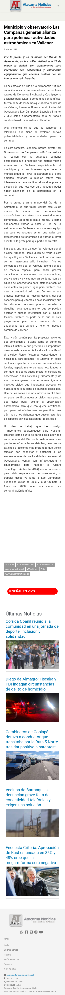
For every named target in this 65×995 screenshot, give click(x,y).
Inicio (6, 945)
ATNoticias (32, 569)
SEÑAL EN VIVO (23, 591)
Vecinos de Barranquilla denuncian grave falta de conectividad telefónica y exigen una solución (28, 797)
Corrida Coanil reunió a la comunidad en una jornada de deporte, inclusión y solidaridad (32, 629)
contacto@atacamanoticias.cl (20, 975)
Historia (7, 955)
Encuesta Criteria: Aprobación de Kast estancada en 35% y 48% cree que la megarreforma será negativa (32, 855)
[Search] (58, 6)
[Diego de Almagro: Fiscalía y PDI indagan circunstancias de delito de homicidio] (32, 707)
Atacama (9, 564)
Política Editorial (11, 959)
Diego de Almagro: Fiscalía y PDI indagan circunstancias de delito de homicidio (31, 684)
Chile (43, 569)
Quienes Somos (11, 950)
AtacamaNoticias (45, 564)
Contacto (8, 964)
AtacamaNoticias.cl (14, 569)
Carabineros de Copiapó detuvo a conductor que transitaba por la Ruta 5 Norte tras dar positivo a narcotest (32, 739)
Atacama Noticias (25, 564)
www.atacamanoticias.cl (17, 574)
